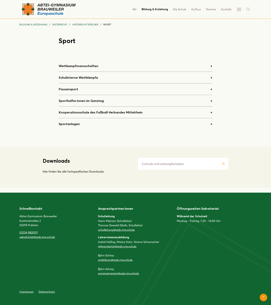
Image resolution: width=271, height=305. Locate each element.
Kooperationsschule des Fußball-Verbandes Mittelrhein (101, 112)
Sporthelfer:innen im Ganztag (81, 101)
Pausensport (68, 89)
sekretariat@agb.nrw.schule (37, 237)
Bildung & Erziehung (155, 9)
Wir (134, 9)
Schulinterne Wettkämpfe (78, 77)
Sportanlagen (69, 124)
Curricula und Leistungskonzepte (163, 164)
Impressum (26, 292)
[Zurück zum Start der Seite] (263, 297)
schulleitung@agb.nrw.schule (116, 230)
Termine (211, 9)
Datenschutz (47, 292)
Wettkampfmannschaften (78, 66)
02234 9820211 (28, 232)
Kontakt (226, 9)
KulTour (196, 9)
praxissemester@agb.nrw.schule (118, 273)
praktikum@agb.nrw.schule (115, 260)
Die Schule (179, 9)
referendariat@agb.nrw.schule (117, 246)
